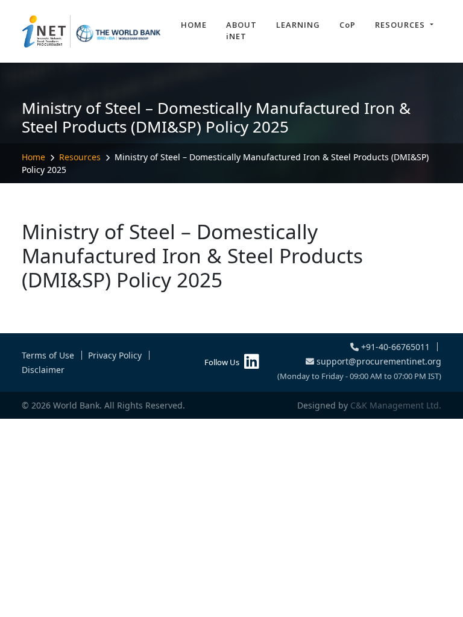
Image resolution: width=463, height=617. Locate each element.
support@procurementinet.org (377, 361)
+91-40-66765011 (394, 346)
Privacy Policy (115, 355)
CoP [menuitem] (347, 24)
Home (33, 157)
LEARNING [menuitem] (298, 24)
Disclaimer (43, 369)
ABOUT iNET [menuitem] (241, 30)
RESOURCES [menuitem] (401, 24)
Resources (80, 157)
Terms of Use (48, 355)
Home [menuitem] (194, 24)
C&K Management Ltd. (395, 405)
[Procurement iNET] (92, 31)
